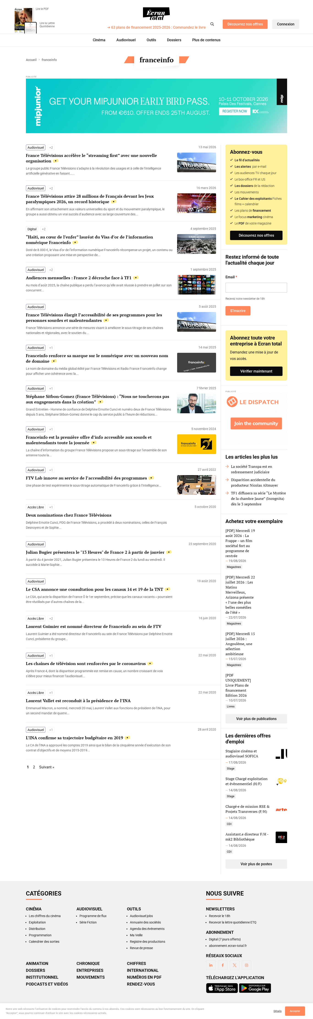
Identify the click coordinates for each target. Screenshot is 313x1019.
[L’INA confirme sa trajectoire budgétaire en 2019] (99, 748)
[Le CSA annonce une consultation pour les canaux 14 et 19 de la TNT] (99, 599)
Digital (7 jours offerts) (225, 939)
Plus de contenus (206, 40)
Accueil (31, 60)
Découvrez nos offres (245, 24)
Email (231, 277)
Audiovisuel (126, 40)
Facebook (223, 965)
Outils (151, 40)
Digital (31, 229)
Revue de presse (141, 948)
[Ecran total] (156, 13)
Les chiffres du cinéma (45, 916)
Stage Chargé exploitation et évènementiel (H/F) (246, 781)
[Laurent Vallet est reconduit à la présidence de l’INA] (99, 711)
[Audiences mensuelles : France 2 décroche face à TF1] (99, 288)
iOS (222, 988)
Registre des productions (147, 941)
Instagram (246, 965)
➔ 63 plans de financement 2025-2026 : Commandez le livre (156, 28)
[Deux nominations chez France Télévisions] (99, 525)
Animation (37, 963)
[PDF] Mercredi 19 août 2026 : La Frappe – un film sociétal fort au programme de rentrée (240, 543)
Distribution (37, 929)
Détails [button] (278, 1011)
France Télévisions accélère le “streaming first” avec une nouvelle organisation (91, 158)
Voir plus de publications (256, 719)
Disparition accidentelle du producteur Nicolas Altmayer (254, 482)
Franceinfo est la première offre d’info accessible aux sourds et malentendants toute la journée (89, 439)
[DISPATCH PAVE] (256, 419)
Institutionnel (42, 977)
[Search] (212, 24)
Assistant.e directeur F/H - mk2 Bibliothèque (246, 837)
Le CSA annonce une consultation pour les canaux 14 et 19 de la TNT (94, 589)
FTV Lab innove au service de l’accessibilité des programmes (86, 478)
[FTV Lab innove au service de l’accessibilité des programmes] (99, 485)
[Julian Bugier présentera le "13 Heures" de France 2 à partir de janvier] (99, 562)
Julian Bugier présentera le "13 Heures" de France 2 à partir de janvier (95, 552)
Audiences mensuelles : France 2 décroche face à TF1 (79, 277)
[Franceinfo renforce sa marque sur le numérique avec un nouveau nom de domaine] (99, 371)
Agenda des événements (147, 929)
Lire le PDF (42, 9)
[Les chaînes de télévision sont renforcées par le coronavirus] (99, 673)
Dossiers (174, 40)
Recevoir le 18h (219, 916)
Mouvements (91, 977)
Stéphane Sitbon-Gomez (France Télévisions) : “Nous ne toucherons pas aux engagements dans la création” (97, 399)
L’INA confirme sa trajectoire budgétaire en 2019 (74, 737)
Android (255, 988)
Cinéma (99, 40)
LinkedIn (211, 965)
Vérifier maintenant (256, 371)
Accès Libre (35, 507)
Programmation (40, 935)
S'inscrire (238, 311)
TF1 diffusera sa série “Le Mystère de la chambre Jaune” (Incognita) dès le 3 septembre (258, 498)
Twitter (234, 965)
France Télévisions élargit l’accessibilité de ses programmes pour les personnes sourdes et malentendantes (94, 317)
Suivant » (46, 767)
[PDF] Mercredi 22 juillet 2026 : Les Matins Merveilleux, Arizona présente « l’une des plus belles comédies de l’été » (240, 595)
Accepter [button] (295, 1011)
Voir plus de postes (256, 864)
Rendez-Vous (141, 984)
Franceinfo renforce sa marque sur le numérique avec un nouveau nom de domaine (97, 358)
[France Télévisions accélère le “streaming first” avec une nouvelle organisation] (99, 171)
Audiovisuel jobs (141, 916)
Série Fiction (88, 922)
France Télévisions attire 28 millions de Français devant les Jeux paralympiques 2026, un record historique (90, 198)
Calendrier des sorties (44, 941)
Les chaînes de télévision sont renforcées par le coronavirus (86, 663)
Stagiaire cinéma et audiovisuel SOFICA (241, 753)
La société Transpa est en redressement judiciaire (251, 469)
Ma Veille (136, 935)
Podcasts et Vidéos (47, 984)
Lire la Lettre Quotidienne (47, 25)
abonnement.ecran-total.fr (228, 946)
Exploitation (37, 922)
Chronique (88, 963)
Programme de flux (93, 916)
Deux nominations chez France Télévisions (68, 515)
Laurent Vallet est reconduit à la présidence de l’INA (78, 700)
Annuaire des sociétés (145, 922)
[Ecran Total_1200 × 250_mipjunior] (156, 106)
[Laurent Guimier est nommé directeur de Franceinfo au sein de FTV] (99, 636)
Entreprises (90, 970)
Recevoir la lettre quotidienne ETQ (232, 922)
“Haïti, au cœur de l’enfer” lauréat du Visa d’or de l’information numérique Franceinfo (89, 239)
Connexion (285, 24)
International (143, 970)
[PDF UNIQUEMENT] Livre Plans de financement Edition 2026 (238, 685)
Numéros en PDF (144, 977)
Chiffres (136, 963)
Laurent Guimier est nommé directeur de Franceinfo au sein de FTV (93, 626)
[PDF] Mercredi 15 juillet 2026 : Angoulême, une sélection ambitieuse (240, 643)
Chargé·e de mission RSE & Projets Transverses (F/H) (247, 809)
